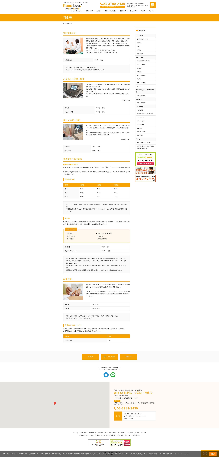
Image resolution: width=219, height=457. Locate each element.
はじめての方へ (77, 11)
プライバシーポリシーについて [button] (181, 454)
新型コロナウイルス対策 (143, 142)
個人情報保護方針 (110, 435)
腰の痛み (139, 42)
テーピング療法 (141, 82)
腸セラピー (140, 86)
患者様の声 (123, 11)
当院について (89, 11)
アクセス (151, 11)
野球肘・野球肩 (141, 131)
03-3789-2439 (114, 4)
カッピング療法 (141, 75)
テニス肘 (139, 128)
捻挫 (138, 46)
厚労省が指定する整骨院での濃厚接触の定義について (145, 147)
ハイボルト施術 (141, 64)
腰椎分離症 (140, 135)
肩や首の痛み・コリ (142, 39)
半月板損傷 (140, 110)
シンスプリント (141, 121)
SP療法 (139, 79)
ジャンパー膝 (140, 117)
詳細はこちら (126, 100)
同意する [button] (213, 454)
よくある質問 (133, 11)
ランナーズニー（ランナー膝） (145, 113)
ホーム (67, 11)
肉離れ (139, 50)
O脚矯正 (139, 68)
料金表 (143, 11)
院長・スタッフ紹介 (110, 11)
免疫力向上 (140, 53)
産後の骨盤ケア (141, 103)
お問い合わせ (100, 435)
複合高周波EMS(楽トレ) (143, 61)
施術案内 (98, 11)
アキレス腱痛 (140, 124)
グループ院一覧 (121, 435)
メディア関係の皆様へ (134, 435)
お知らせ (81, 435)
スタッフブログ (90, 435)
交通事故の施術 (141, 95)
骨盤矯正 (139, 71)
